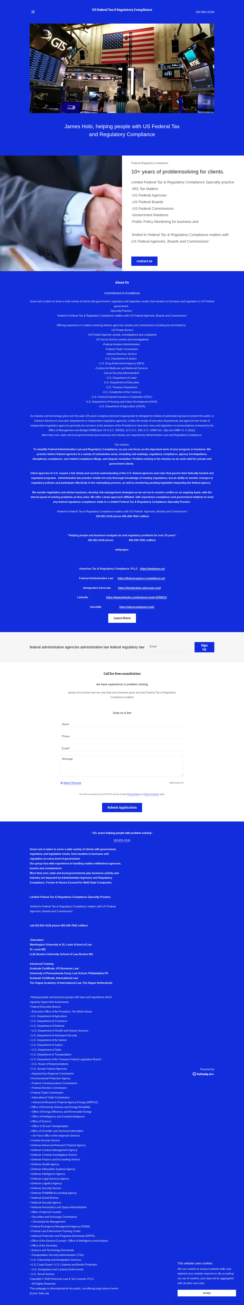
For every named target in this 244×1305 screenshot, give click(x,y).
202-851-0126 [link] (205, 12)
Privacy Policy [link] (133, 794)
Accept (207, 1293)
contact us (144, 261)
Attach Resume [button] (72, 783)
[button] (33, 11)
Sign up (204, 647)
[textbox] (169, 647)
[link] (122, 13)
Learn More (122, 618)
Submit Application (122, 807)
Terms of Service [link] (151, 794)
